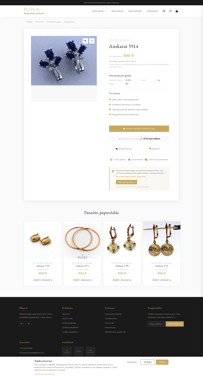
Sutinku (162, 362)
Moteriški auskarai (53, 22)
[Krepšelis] (177, 11)
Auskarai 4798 (122, 265)
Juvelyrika (98, 11)
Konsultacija (125, 149)
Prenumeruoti (174, 324)
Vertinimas (109, 323)
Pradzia (29, 22)
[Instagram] (28, 323)
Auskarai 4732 (161, 265)
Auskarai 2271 (82, 265)
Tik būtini (148, 362)
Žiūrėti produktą (43, 280)
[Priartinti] (85, 41)
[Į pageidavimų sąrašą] (91, 41)
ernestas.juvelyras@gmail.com (31, 353)
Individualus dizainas (113, 314)
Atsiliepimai (135, 11)
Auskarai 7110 (42, 265)
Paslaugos (117, 11)
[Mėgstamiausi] (170, 11)
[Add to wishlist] (57, 225)
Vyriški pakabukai (69, 323)
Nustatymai (132, 362)
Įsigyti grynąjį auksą (125, 182)
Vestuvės (66, 314)
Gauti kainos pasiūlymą (140, 129)
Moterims (39, 22)
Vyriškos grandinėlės (70, 327)
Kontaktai (152, 11)
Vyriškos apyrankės (69, 332)
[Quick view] (57, 231)
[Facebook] (21, 323)
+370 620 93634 (151, 139)
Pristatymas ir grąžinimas (115, 332)
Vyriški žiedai (67, 318)
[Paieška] (164, 11)
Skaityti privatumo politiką (44, 374)
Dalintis (156, 149)
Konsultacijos (110, 327)
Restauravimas (111, 318)
